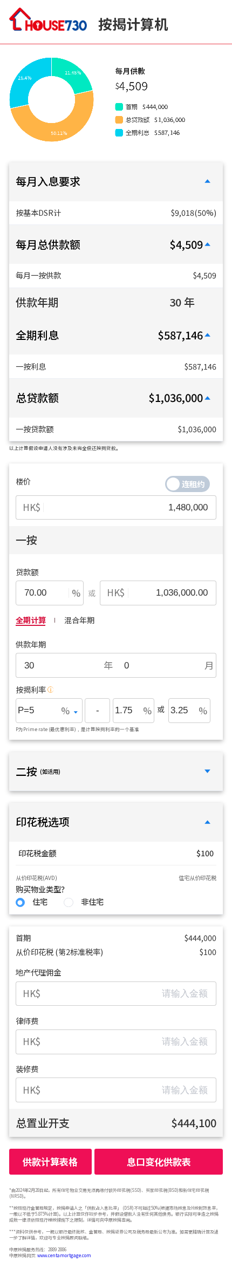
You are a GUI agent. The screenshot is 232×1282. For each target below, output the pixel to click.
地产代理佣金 (38, 972)
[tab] (116, 181)
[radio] (32, 903)
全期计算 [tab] (31, 620)
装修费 (27, 1068)
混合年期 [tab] (79, 620)
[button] (116, 181)
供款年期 (31, 644)
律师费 (27, 1020)
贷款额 (27, 572)
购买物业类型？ (42, 889)
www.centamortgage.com (64, 1255)
